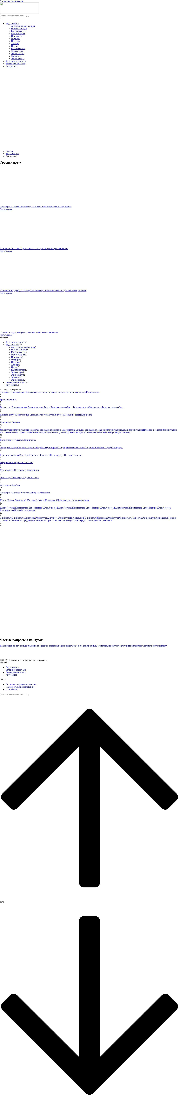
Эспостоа (137, 518)
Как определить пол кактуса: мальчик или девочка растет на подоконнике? (36, 646)
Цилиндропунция (80, 500)
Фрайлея (16, 485)
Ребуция (4, 462)
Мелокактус (109, 432)
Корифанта (86, 415)
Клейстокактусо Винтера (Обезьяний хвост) (59, 415)
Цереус (14, 46)
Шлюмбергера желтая (24, 510)
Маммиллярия (18, 33)
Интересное (11, 66)
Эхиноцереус (17, 58)
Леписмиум (6, 422)
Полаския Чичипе (72, 455)
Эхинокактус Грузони (165, 518)
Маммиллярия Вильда (72, 430)
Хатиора (15, 43)
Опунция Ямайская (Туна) (98, 447)
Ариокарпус (19, 392)
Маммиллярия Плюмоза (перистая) (146, 430)
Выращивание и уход (16, 63)
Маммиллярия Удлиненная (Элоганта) (51, 432)
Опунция (15, 38)
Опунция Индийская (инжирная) (43, 447)
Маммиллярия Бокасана (50, 430)
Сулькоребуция (32, 470)
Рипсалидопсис (16, 462)
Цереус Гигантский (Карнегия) (22, 500)
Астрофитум (31, 392)
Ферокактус (6, 485)
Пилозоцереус (57, 455)
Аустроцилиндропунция (23, 26)
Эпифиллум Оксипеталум (120, 518)
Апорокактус (6, 392)
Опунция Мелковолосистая (72, 447)
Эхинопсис (16, 56)
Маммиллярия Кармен (118, 430)
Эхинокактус (17, 53)
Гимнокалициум (19, 28)
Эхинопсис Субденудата (23, 520)
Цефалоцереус (64, 500)
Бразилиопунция (8, 399)
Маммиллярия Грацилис (95, 430)
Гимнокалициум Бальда (39, 407)
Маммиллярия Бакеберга (26, 430)
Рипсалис (28, 462)
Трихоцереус (17, 477)
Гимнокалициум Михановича (87, 407)
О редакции (11, 689)
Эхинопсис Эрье (43, 520)
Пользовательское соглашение (20, 687)
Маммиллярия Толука (22, 432)
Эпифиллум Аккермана (23, 518)
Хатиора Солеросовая (39, 492)
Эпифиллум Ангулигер (46, 518)
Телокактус (5, 477)
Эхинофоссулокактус (62, 520)
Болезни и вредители (16, 61)
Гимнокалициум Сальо (113, 407)
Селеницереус (7, 470)
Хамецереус (6, 492)
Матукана (98, 432)
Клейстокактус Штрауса (26, 415)
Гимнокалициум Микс (62, 407)
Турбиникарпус (31, 477)
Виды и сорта (12, 23)
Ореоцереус (117, 447)
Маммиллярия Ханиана (81, 432)
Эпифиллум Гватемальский (71, 518)
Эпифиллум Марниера (96, 518)
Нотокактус (16, 36)
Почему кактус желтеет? (155, 646)
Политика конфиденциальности (21, 684)
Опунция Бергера (18, 447)
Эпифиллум (17, 51)
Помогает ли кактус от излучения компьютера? (120, 646)
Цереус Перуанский (47, 500)
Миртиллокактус (123, 432)
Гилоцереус (6, 407)
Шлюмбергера (18, 48)
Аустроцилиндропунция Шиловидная (80, 392)
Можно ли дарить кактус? (84, 646)
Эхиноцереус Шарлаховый (99, 520)
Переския (15, 41)
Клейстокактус (18, 31)
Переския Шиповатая (39, 455)
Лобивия (16, 422)
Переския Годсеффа (19, 455)
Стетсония (19, 470)
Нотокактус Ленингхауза (24, 440)
